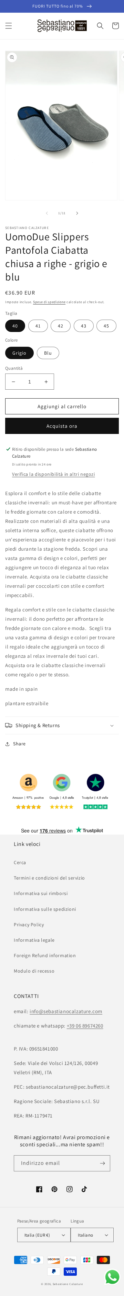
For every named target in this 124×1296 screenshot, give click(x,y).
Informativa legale (34, 940)
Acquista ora (62, 426)
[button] (8, 25)
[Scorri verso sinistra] (46, 213)
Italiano (85, 1235)
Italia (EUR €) (37, 1235)
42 (60, 326)
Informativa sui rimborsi (41, 893)
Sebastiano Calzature (68, 1284)
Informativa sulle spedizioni (45, 909)
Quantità (14, 368)
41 (38, 326)
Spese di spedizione (49, 302)
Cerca (20, 862)
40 (15, 326)
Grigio (19, 353)
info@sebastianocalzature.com (66, 1011)
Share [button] (19, 744)
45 (106, 326)
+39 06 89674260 (85, 1025)
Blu (48, 353)
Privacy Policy (29, 924)
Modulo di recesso (34, 971)
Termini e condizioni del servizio (49, 878)
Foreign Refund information (45, 955)
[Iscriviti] (102, 1163)
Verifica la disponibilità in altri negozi (53, 474)
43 (83, 326)
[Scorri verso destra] (77, 213)
